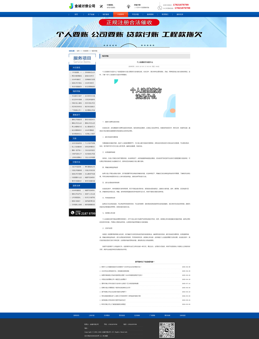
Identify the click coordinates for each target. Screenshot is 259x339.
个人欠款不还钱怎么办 (88, 143)
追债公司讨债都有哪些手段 (75, 174)
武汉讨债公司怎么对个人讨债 (88, 103)
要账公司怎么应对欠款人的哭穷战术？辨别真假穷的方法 (75, 123)
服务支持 (180, 14)
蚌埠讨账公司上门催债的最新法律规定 (114, 304)
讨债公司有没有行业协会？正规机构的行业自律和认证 (88, 171)
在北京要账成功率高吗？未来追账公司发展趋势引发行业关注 (88, 87)
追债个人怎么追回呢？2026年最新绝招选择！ (88, 194)
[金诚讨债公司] (83, 9)
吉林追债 (182, 315)
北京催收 (137, 315)
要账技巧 (76, 115)
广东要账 (152, 315)
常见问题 (135, 14)
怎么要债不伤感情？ (88, 174)
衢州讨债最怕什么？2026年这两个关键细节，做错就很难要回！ (75, 181)
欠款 (74, 138)
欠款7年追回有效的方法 (75, 167)
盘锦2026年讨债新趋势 (88, 76)
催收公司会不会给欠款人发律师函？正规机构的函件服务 (75, 194)
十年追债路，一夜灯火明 (75, 73)
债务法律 (76, 186)
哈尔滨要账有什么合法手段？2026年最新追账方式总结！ (75, 130)
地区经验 (94, 51)
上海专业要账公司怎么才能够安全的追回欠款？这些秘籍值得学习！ (75, 158)
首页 (76, 14)
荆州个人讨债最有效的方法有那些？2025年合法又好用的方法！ (122, 267)
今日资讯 (76, 68)
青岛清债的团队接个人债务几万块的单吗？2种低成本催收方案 (121, 296)
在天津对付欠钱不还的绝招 (88, 96)
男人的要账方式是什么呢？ (75, 127)
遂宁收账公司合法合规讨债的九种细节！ (114, 292)
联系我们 (165, 14)
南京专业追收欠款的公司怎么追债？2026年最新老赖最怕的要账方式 (88, 107)
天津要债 (107, 315)
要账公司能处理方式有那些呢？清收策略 (75, 120)
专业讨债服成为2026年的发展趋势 (75, 87)
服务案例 (150, 14)
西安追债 (122, 315)
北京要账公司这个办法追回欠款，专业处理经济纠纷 (88, 110)
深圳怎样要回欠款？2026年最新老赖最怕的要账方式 (88, 147)
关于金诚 (91, 14)
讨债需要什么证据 (75, 178)
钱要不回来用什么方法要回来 (88, 178)
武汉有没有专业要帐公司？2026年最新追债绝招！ (75, 107)
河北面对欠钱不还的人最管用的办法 (75, 96)
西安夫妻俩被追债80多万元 (75, 76)
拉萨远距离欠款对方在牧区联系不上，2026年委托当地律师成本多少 (88, 201)
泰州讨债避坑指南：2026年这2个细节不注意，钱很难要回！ (88, 181)
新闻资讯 (76, 315)
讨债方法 (76, 162)
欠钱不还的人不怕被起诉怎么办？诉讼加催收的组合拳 (75, 154)
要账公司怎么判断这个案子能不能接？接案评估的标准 (88, 123)
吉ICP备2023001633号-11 (93, 336)
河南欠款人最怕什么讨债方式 (75, 103)
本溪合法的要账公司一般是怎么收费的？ (114, 279)
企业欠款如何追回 (75, 143)
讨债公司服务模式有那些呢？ (75, 171)
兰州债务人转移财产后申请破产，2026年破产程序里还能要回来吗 (75, 205)
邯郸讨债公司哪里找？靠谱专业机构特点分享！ (116, 288)
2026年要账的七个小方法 (88, 130)
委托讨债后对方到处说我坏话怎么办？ (88, 120)
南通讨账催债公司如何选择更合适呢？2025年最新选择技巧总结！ (122, 275)
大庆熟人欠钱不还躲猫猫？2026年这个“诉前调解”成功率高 (88, 134)
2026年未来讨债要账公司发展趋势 (88, 83)
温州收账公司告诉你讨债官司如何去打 (114, 300)
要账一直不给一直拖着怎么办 (75, 151)
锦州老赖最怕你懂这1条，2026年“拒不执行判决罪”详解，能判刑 (88, 205)
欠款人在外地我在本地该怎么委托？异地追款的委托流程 (88, 158)
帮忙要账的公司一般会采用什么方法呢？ (88, 167)
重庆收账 (167, 315)
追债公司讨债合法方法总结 (75, 83)
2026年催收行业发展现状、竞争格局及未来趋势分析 (75, 80)
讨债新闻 (120, 14)
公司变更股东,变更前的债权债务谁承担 (75, 198)
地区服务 (106, 14)
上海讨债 (91, 315)
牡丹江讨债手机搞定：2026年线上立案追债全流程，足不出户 (88, 198)
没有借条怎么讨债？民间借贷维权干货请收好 (88, 73)
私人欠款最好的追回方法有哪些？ (75, 147)
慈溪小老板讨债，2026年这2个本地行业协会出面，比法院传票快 (75, 201)
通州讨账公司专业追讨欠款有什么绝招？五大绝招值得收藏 (120, 283)
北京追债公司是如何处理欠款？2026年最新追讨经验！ (88, 154)
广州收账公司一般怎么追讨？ (75, 110)
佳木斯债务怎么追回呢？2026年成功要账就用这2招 (75, 134)
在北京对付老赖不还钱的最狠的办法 (75, 100)
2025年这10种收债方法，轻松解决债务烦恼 (115, 271)
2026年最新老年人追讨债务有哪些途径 (75, 191)
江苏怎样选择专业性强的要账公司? (88, 100)
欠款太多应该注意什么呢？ (88, 151)
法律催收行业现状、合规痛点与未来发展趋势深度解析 (88, 80)
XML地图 (105, 336)
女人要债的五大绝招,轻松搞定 (88, 127)
